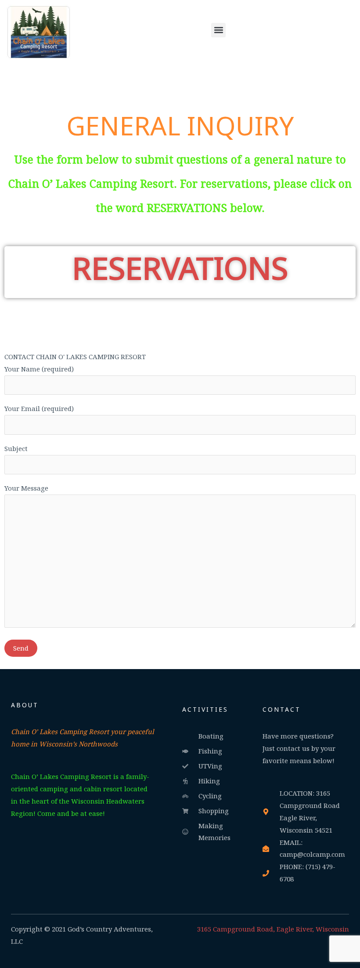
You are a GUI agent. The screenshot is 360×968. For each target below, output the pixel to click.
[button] (218, 30)
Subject (16, 448)
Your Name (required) (39, 368)
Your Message (26, 488)
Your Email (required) (39, 408)
